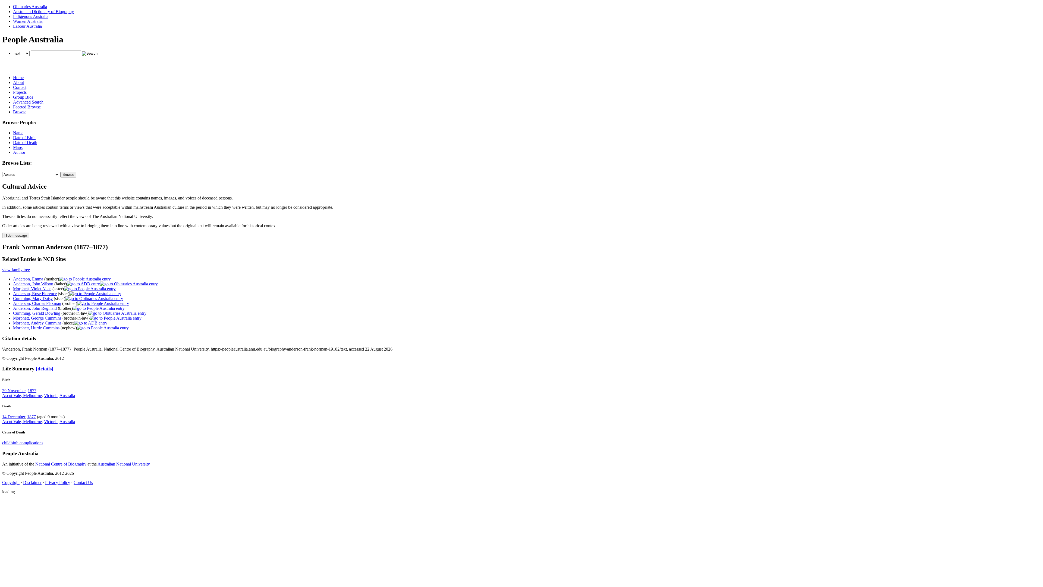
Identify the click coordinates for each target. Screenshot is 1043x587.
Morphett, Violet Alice (32, 288)
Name (18, 132)
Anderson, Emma (28, 279)
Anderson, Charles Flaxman (37, 303)
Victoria (51, 395)
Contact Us (83, 482)
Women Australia (28, 21)
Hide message (15, 235)
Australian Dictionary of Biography (43, 11)
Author (19, 152)
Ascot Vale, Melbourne (22, 395)
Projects (20, 92)
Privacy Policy (57, 482)
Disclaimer (32, 482)
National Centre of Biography (60, 464)
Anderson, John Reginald (35, 308)
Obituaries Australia (30, 6)
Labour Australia (27, 26)
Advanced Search (28, 102)
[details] (44, 368)
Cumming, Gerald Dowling (36, 313)
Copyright (11, 482)
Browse (19, 112)
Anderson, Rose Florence (35, 293)
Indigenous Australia (30, 16)
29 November (14, 390)
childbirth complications (22, 443)
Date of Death (25, 142)
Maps (18, 147)
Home (18, 77)
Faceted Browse (27, 107)
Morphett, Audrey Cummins (37, 323)
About (18, 82)
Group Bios (23, 97)
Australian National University (124, 464)
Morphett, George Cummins (37, 318)
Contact (19, 87)
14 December (13, 416)
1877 (32, 390)
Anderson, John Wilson (33, 284)
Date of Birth (24, 137)
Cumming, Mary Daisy (33, 298)
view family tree (16, 269)
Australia (67, 395)
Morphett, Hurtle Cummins (36, 328)
